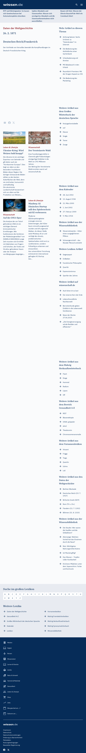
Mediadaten (7, 740)
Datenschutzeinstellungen (12, 735)
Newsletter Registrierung (11, 745)
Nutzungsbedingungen (10, 743)
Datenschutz (7, 732)
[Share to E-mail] (5, 122)
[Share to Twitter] (13, 122)
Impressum (7, 730)
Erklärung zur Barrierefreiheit (12, 738)
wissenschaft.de (34, 172)
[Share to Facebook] (9, 122)
